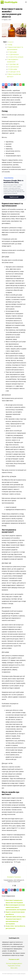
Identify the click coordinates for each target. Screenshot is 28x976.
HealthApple (10, 2)
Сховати (10, 42)
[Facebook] (13, 885)
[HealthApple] (2, 2)
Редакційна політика (14, 965)
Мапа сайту (14, 968)
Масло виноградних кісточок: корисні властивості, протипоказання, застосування (16, 907)
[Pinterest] (15, 885)
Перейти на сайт (14, 197)
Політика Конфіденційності (14, 963)
